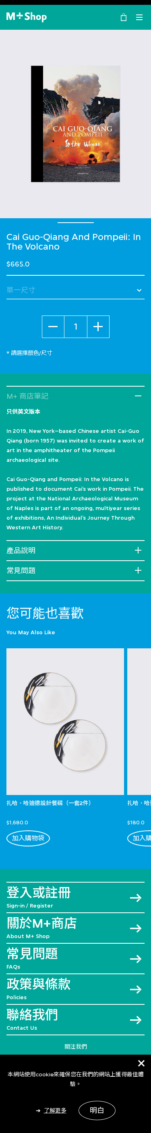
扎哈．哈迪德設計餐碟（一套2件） (50, 803)
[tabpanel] (75, 124)
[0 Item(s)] (123, 16)
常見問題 (20, 571)
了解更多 (55, 1110)
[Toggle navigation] (139, 17)
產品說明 (20, 551)
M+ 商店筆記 (27, 396)
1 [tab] (76, 222)
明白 (97, 1110)
